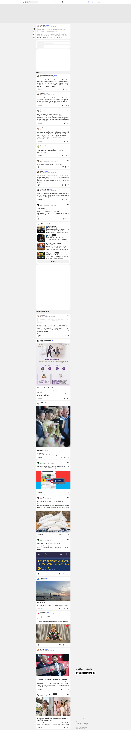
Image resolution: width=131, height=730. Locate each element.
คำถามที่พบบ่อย (86, 723)
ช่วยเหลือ (81, 723)
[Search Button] (28, 2)
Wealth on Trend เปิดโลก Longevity (47, 388)
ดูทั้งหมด (53, 261)
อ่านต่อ (63, 455)
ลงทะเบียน (97, 2)
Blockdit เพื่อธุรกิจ (79, 728)
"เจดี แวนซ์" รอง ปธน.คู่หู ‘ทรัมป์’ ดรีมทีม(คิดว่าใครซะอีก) (52, 679)
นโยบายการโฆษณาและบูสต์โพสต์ (82, 724)
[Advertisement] (65, 13)
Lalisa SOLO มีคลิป (42, 450)
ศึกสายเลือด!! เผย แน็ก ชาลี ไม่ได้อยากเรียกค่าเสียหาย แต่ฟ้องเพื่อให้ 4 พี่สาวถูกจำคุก (52, 719)
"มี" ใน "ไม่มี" (41, 602)
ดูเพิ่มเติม (54, 86)
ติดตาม (47, 25)
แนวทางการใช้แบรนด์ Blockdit (81, 727)
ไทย (84, 728)
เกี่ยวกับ (77, 723)
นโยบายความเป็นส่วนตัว (80, 726)
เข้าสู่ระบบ (90, 2)
